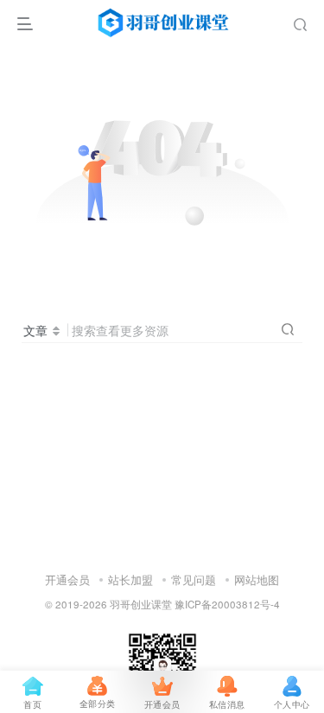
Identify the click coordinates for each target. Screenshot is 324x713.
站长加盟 (130, 579)
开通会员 (67, 579)
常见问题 (193, 579)
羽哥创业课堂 (141, 604)
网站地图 (256, 579)
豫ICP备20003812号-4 (227, 604)
